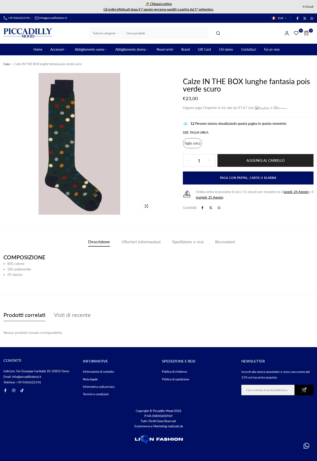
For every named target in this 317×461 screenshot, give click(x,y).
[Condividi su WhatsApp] (312, 18)
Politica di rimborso (174, 371)
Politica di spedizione (175, 379)
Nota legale (90, 379)
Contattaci (248, 49)
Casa (6, 64)
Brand (185, 49)
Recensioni (225, 241)
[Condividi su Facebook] (297, 18)
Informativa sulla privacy (99, 387)
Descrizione (99, 241)
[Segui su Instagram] (14, 390)
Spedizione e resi (188, 241)
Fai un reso (272, 49)
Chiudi (10, 6)
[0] (296, 33)
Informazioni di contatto (98, 371)
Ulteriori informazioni (141, 241)
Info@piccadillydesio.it (53, 18)
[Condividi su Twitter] (304, 18)
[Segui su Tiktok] (22, 390)
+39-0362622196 (18, 18)
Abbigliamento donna (130, 49)
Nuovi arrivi (165, 49)
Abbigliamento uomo (89, 49)
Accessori (57, 49)
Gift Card (204, 49)
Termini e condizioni (96, 394)
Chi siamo (226, 49)
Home (37, 49)
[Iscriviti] (304, 390)
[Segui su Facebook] (5, 390)
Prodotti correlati (24, 314)
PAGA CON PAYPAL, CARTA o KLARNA (248, 178)
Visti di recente (72, 314)
